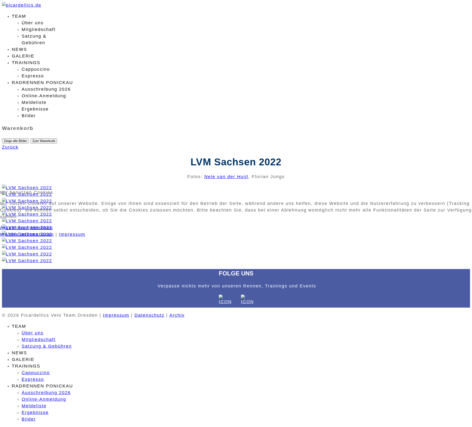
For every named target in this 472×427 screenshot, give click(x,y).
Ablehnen (41, 227)
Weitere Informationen (27, 234)
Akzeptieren (14, 227)
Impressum (72, 234)
